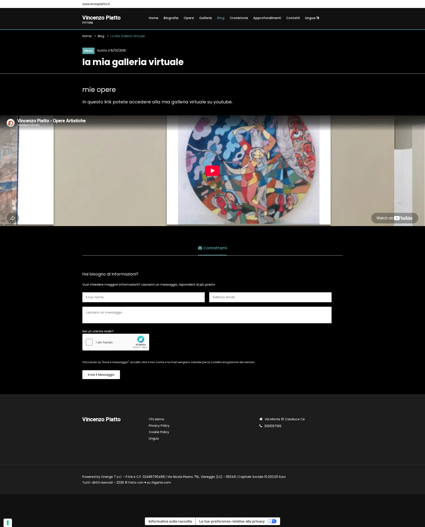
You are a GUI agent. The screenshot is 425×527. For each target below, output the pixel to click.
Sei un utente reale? (98, 331)
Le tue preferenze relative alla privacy (232, 521)
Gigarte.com (161, 482)
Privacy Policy (159, 425)
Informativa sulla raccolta (170, 521)
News (88, 50)
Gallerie (205, 18)
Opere (189, 18)
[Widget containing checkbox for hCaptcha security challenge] (115, 342)
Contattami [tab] (214, 248)
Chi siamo (156, 419)
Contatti (293, 18)
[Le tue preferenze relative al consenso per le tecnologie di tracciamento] (8, 523)
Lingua (310, 18)
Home (153, 18)
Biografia (171, 18)
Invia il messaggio (101, 374)
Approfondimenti (267, 18)
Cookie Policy (159, 432)
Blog (220, 18)
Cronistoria (239, 18)
